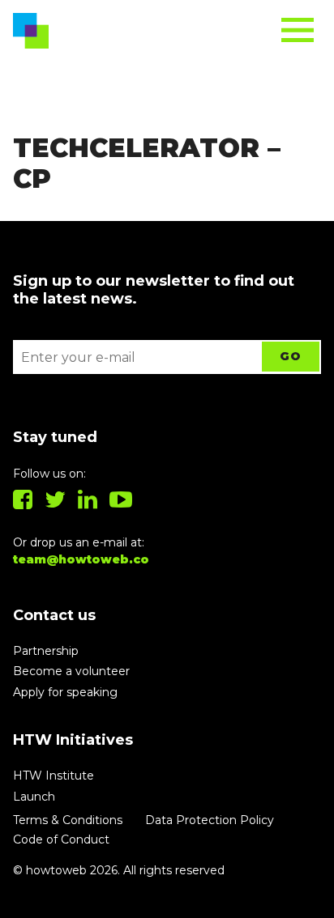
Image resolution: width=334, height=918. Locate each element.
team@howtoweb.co (81, 559)
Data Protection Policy (209, 820)
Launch (34, 796)
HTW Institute (53, 775)
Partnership (46, 651)
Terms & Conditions (67, 820)
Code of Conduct (61, 839)
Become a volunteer (71, 671)
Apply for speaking (65, 692)
